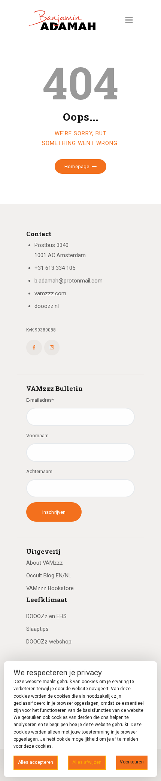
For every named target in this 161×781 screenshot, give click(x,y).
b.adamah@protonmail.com (68, 280)
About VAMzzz (44, 562)
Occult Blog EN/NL (48, 575)
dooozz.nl (46, 306)
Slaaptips (37, 629)
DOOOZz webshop (49, 641)
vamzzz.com (50, 293)
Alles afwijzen (86, 762)
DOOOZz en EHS (46, 616)
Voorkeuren (132, 762)
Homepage (76, 166)
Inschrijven (54, 512)
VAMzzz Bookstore (50, 588)
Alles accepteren (35, 762)
